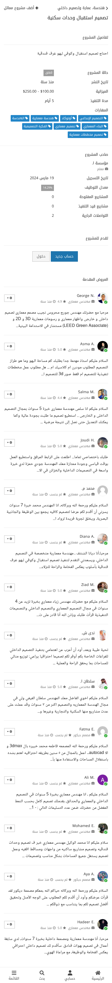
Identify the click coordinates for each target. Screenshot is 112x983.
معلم (100, 169)
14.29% (47, 187)
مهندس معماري (79, 301)
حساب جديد (64, 256)
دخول (41, 256)
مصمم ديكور (81, 735)
